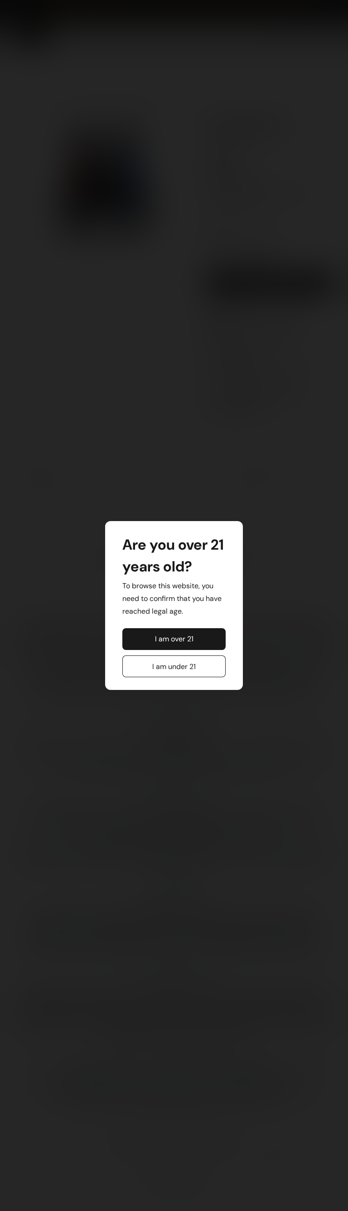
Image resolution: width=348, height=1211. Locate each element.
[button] (174, 639)
